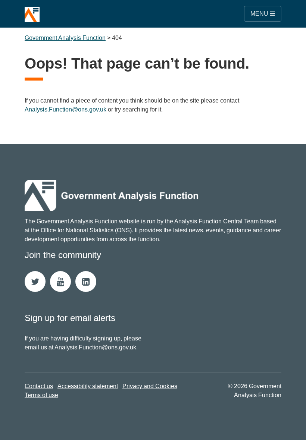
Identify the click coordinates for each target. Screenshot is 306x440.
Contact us (39, 386)
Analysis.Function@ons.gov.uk (65, 109)
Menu (260, 13)
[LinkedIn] (85, 281)
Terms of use (41, 395)
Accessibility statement (87, 386)
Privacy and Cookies (149, 386)
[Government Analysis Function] (32, 11)
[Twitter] (35, 281)
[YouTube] (60, 281)
